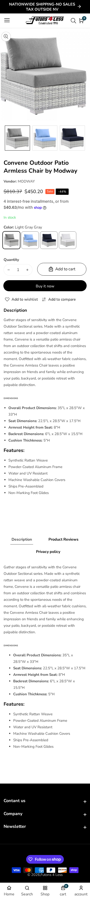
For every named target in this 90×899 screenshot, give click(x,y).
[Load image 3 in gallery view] (72, 138)
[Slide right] (82, 138)
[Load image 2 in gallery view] (45, 138)
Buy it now (45, 286)
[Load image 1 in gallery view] (17, 138)
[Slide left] (7, 138)
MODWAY (26, 181)
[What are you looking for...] (74, 21)
